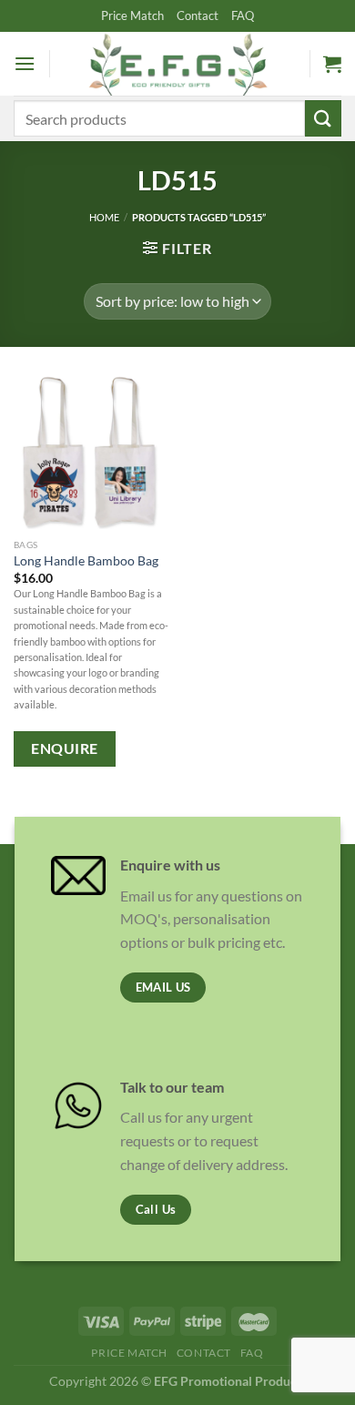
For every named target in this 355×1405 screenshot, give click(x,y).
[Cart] (332, 64)
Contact (197, 15)
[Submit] (323, 118)
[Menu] (25, 63)
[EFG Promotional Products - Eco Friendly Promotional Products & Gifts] (177, 63)
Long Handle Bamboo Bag (86, 561)
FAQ (242, 15)
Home (104, 217)
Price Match (132, 15)
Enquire (64, 748)
